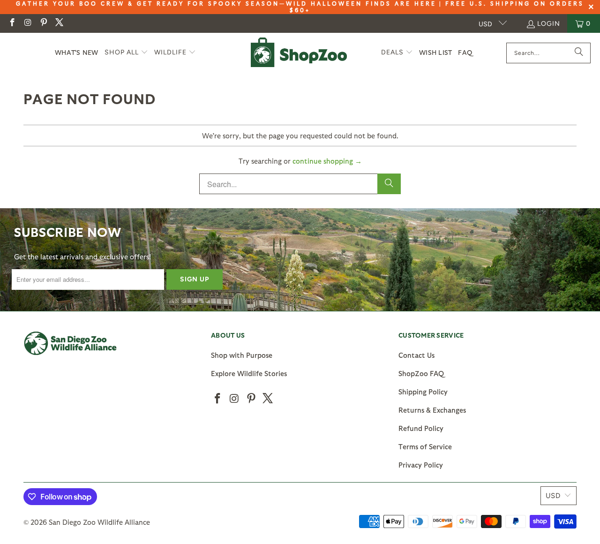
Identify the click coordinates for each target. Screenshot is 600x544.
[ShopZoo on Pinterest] (43, 23)
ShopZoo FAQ (421, 373)
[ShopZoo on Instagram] (27, 23)
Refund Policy (420, 428)
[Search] (579, 53)
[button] (126, 52)
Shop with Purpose (241, 355)
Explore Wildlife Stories (249, 373)
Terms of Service (425, 446)
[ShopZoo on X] (59, 23)
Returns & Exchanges (432, 410)
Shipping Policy (423, 391)
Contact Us (416, 355)
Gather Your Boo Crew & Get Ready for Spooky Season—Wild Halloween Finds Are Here (226, 3)
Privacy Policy (420, 465)
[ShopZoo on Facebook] (11, 23)
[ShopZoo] (299, 53)
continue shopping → (327, 161)
